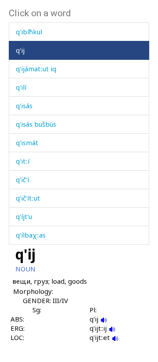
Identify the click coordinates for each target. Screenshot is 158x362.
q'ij (20, 50)
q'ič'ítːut (28, 198)
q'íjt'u (24, 216)
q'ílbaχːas (31, 234)
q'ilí (21, 87)
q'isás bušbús (36, 124)
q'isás (24, 105)
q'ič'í (22, 179)
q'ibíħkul (29, 31)
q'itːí (22, 161)
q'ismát (27, 142)
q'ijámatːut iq (36, 68)
